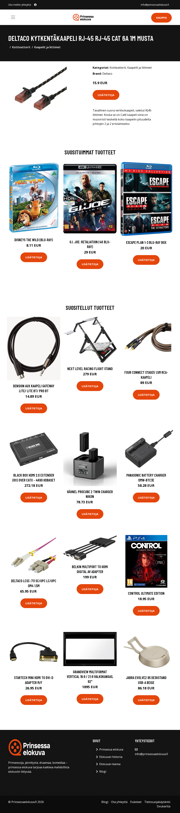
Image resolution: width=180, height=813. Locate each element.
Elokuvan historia (110, 757)
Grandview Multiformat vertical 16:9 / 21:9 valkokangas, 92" (90, 677)
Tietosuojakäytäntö (157, 802)
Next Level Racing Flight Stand (90, 368)
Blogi (102, 771)
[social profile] (35, 4)
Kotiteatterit (21, 47)
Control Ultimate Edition (146, 593)
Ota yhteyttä (119, 802)
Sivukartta (163, 806)
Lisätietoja (106, 95)
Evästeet (136, 802)
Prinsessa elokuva (111, 749)
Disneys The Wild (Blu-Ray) (33, 239)
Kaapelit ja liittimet (47, 47)
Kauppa (161, 17)
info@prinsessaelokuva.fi (155, 4)
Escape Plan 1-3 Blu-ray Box (146, 242)
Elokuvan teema (109, 764)
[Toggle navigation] (13, 17)
